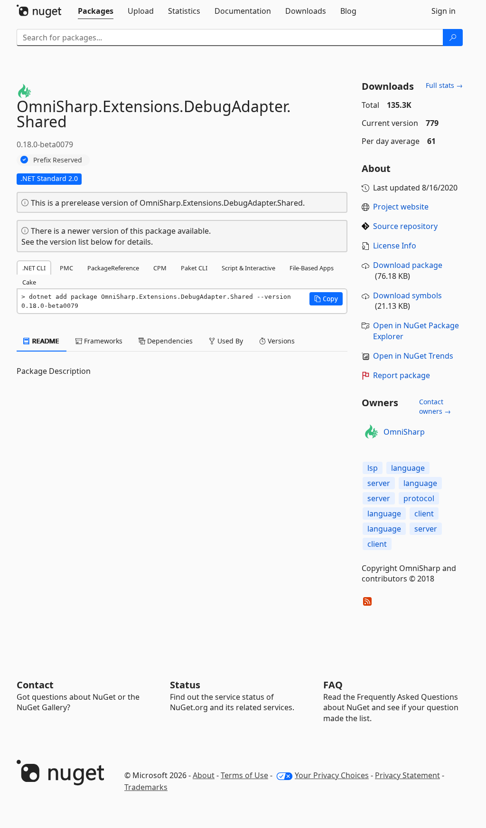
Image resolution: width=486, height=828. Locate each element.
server (378, 483)
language (408, 468)
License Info (394, 245)
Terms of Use (244, 775)
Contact (35, 684)
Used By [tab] (229, 340)
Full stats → (444, 85)
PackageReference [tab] (113, 268)
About (204, 775)
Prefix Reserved (57, 159)
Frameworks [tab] (102, 340)
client (424, 513)
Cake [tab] (29, 282)
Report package (401, 375)
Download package (407, 265)
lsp (372, 468)
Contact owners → (435, 406)
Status (185, 684)
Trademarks (146, 787)
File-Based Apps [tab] (312, 268)
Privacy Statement (407, 775)
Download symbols (407, 295)
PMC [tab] (66, 268)
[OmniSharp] (371, 431)
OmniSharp (404, 432)
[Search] (453, 37)
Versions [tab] (280, 340)
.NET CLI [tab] (34, 268)
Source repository (405, 226)
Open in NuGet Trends (413, 356)
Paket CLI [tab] (194, 268)
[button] (326, 298)
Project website (401, 206)
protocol (418, 498)
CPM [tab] (160, 268)
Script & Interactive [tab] (248, 268)
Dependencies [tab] (169, 340)
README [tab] (44, 340)
